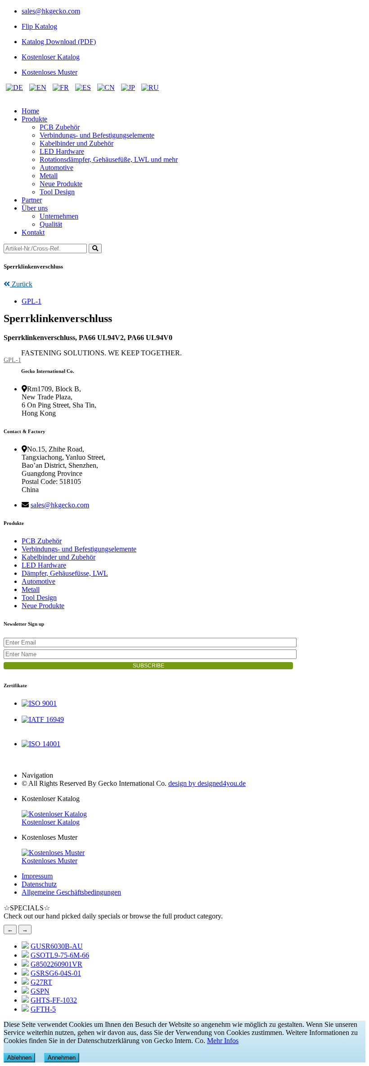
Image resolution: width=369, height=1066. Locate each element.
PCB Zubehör (60, 127)
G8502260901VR (56, 964)
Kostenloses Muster (49, 72)
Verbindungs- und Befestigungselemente (97, 135)
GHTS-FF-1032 (54, 1000)
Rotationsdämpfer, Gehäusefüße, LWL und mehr (109, 159)
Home (30, 111)
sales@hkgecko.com (51, 11)
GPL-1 (31, 301)
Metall (49, 175)
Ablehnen (19, 1057)
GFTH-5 (43, 1009)
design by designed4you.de (207, 783)
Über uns (35, 208)
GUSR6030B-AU (57, 946)
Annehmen (62, 1057)
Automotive (56, 167)
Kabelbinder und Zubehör (76, 143)
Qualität (51, 224)
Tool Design (57, 192)
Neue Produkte (61, 184)
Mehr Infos (222, 1040)
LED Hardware (62, 151)
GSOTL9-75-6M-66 (60, 955)
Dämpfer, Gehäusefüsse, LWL (65, 573)
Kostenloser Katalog (51, 57)
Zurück (21, 284)
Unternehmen (59, 216)
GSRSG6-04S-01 (56, 973)
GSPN (40, 991)
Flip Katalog (39, 26)
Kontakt (33, 232)
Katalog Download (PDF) (59, 41)
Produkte (34, 119)
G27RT (41, 982)
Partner (32, 200)
